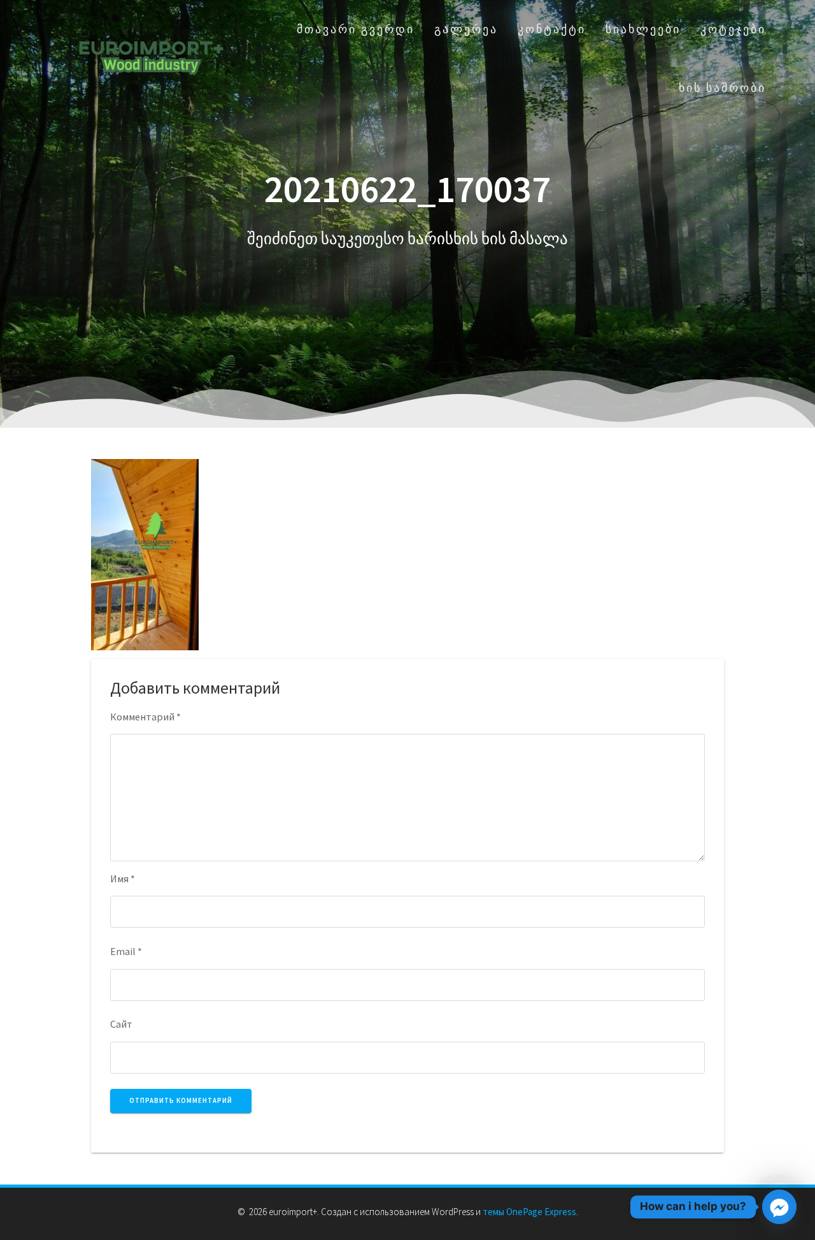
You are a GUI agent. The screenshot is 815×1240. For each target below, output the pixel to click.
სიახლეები (643, 29)
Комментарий (145, 716)
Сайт (121, 1024)
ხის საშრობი (722, 87)
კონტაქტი (552, 29)
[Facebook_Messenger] (779, 1207)
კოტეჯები (733, 29)
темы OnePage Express (529, 1212)
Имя (122, 878)
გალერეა (466, 29)
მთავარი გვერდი (356, 29)
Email (126, 951)
